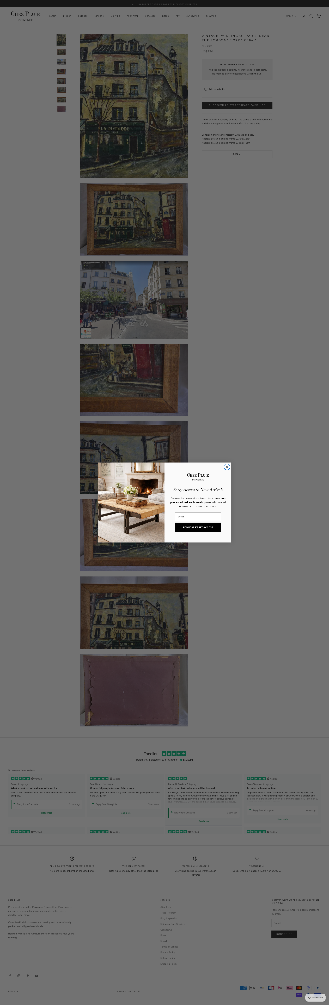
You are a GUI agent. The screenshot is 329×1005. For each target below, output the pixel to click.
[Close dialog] (227, 467)
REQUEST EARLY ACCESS (198, 527)
